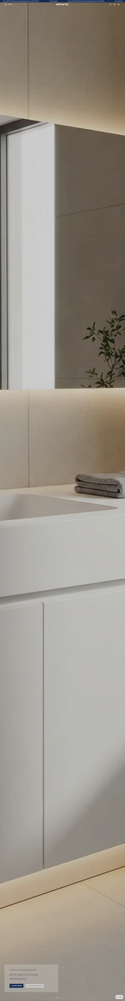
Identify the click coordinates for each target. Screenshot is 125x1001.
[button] (115, 4)
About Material (89, 986)
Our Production (106, 986)
